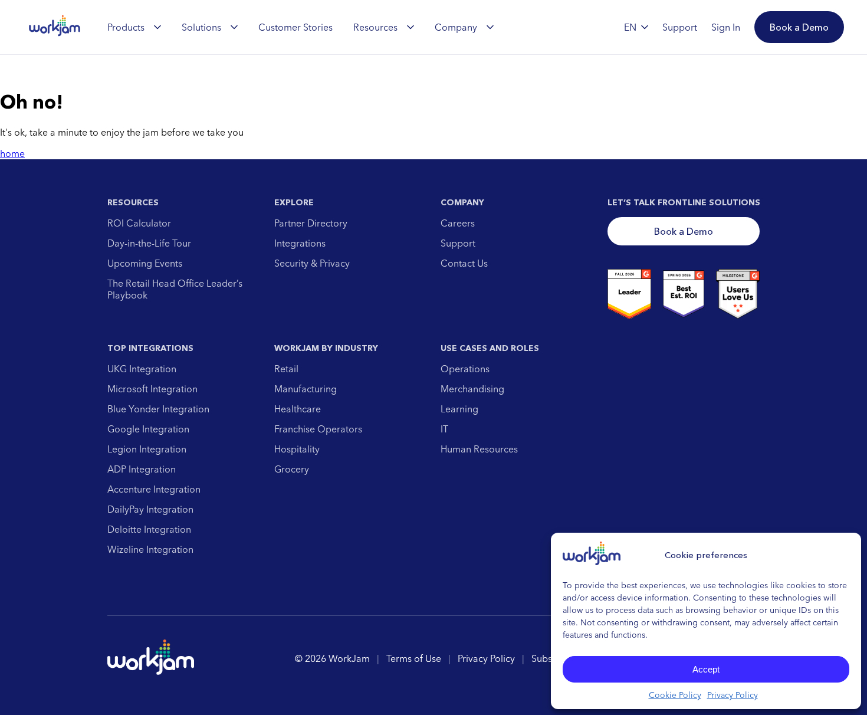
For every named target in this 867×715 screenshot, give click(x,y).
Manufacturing (305, 389)
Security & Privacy (312, 263)
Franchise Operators (318, 429)
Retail (286, 369)
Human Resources (479, 449)
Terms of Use (413, 658)
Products (125, 27)
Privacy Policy (732, 695)
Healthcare (297, 409)
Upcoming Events (144, 263)
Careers (458, 223)
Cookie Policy (675, 695)
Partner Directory (310, 223)
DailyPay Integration (150, 509)
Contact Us (464, 263)
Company (456, 27)
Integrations (300, 243)
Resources (375, 27)
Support (458, 243)
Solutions (201, 27)
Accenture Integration (154, 489)
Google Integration (148, 429)
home (12, 153)
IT (444, 429)
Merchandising (472, 389)
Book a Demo (683, 231)
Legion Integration (146, 449)
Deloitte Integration (149, 529)
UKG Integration (141, 369)
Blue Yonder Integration (158, 409)
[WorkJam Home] (55, 27)
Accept (706, 669)
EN (630, 27)
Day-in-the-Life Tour (149, 243)
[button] (799, 27)
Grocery (291, 469)
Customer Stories (295, 27)
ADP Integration (141, 469)
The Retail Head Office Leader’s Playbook (174, 289)
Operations (465, 369)
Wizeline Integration (150, 549)
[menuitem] (134, 27)
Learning (459, 409)
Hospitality (297, 449)
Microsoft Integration (152, 389)
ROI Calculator (139, 223)
